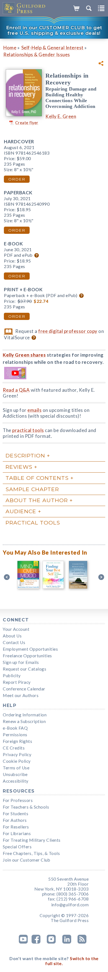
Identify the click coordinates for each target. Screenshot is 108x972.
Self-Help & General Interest (52, 48)
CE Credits (14, 747)
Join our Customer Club (26, 859)
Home (9, 48)
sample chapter (32, 489)
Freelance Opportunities (27, 655)
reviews (19, 467)
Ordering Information (25, 714)
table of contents (37, 478)
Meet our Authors (20, 695)
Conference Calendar (24, 688)
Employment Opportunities (30, 649)
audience (21, 511)
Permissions (15, 734)
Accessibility (16, 780)
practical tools (28, 430)
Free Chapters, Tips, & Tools (31, 853)
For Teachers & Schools (26, 806)
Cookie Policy (17, 761)
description (25, 455)
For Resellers (16, 826)
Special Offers (17, 846)
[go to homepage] (24, 8)
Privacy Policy (17, 754)
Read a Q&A (16, 390)
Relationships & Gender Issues (36, 54)
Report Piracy (17, 682)
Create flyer (26, 122)
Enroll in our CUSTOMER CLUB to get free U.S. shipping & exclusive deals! (54, 30)
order (16, 179)
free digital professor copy (67, 331)
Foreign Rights (17, 741)
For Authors (15, 820)
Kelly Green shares (24, 355)
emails (34, 410)
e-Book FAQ (15, 727)
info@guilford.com (70, 904)
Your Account (16, 629)
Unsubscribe (15, 774)
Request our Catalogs (24, 668)
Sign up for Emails (21, 662)
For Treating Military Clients (32, 840)
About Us (12, 635)
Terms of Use (16, 767)
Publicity (12, 675)
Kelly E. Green (60, 116)
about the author (37, 500)
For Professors (18, 800)
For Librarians (17, 833)
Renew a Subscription (24, 721)
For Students (15, 813)
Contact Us (14, 642)
